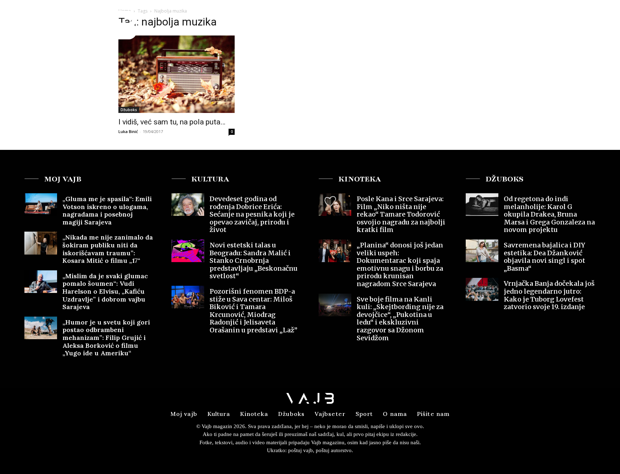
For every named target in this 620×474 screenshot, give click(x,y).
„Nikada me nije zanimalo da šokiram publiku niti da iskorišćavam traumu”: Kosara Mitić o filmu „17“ (107, 249)
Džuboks (129, 109)
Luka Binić (128, 131)
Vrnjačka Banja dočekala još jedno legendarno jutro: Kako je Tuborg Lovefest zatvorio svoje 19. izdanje (549, 295)
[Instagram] (589, 19)
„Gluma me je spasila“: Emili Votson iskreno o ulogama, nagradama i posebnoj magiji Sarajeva (107, 210)
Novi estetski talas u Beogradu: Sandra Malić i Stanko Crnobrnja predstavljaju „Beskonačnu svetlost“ (253, 260)
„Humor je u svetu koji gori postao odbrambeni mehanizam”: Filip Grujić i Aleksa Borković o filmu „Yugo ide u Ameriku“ (106, 337)
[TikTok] (602, 19)
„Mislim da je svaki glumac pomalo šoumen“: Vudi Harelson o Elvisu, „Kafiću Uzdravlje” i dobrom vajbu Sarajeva (105, 291)
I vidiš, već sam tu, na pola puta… (171, 122)
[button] (558, 19)
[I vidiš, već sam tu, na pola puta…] (176, 74)
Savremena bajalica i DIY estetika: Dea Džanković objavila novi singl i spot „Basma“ (544, 256)
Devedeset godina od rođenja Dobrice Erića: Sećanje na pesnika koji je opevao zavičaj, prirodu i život (252, 214)
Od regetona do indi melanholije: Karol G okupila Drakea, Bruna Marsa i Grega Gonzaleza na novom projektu (549, 214)
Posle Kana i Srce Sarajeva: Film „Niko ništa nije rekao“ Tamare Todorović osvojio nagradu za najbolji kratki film (401, 214)
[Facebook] (576, 19)
